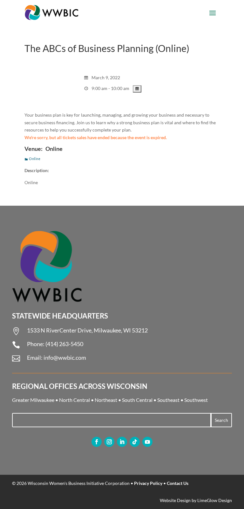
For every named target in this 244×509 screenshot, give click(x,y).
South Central (137, 400)
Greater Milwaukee (33, 400)
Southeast (168, 400)
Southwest (196, 400)
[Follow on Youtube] (147, 442)
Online (34, 159)
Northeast (106, 400)
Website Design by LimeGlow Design (196, 500)
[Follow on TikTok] (135, 442)
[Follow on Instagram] (109, 442)
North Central (74, 400)
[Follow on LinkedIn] (122, 442)
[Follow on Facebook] (97, 442)
